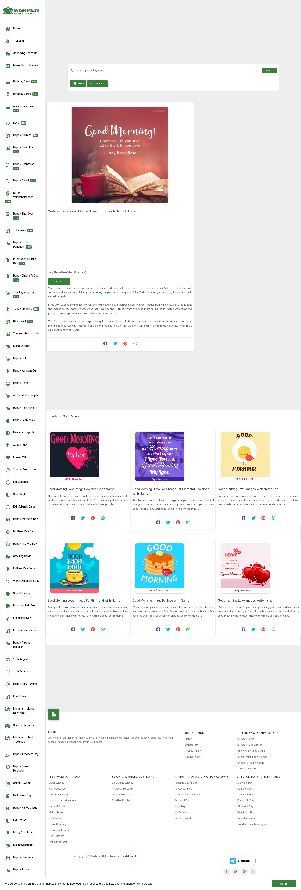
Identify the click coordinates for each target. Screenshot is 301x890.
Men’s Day (180, 812)
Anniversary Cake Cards (251, 750)
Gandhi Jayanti (22, 783)
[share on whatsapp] (135, 344)
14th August (20, 671)
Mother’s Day (244, 782)
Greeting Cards (22, 556)
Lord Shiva (19, 696)
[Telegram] (239, 861)
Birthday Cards (245, 739)
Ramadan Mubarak (122, 788)
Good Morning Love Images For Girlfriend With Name (83, 600)
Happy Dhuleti (21, 383)
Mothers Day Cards (25, 531)
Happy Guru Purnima (25, 684)
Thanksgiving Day (24, 294)
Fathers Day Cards (24, 568)
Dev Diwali (22, 321)
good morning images (98, 292)
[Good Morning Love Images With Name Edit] (258, 456)
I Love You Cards (247, 768)
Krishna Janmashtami (26, 630)
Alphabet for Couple (25, 395)
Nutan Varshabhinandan (20, 197)
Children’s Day (245, 806)
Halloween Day (22, 795)
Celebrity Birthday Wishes (252, 756)
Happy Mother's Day (25, 519)
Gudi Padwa (55, 818)
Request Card (193, 756)
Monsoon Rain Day (24, 605)
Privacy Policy (193, 750)
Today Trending (25, 308)
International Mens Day (24, 261)
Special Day (20, 469)
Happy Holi (19, 358)
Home (80, 83)
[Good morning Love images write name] (258, 568)
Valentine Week (246, 818)
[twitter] (235, 871)
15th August (20, 659)
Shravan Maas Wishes (26, 333)
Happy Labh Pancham (22, 244)
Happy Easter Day (24, 420)
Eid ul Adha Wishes (122, 782)
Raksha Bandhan (58, 794)
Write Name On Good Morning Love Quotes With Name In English (93, 211)
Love (19, 122)
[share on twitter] (115, 344)
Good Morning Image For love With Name (161, 600)
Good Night (20, 494)
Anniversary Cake (24, 108)
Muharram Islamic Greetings (23, 739)
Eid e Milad (19, 820)
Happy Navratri (25, 135)
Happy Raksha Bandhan (21, 644)
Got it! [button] (284, 883)
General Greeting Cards (250, 762)
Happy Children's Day (26, 277)
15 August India (183, 788)
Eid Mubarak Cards (24, 506)
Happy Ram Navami (25, 407)
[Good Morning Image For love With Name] (173, 568)
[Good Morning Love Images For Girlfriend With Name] (88, 568)
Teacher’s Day (245, 794)
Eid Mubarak (20, 481)
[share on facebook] (105, 344)
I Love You (19, 457)
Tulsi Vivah (22, 230)
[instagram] (252, 871)
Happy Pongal (21, 869)
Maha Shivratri (21, 345)
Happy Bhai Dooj (23, 215)
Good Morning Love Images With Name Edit (248, 489)
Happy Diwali (24, 180)
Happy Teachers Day (25, 754)
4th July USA (182, 800)
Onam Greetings (58, 824)
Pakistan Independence (188, 794)
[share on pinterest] (125, 344)
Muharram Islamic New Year (23, 710)
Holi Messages (57, 788)
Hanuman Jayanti (23, 432)
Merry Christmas (23, 832)
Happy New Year (23, 857)
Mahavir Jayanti (58, 841)
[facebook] (226, 871)
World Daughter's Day (26, 580)
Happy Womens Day (25, 370)
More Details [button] (144, 883)
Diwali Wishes (56, 782)
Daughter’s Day (245, 812)
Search (269, 70)
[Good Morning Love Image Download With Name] (88, 456)
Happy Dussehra (23, 149)
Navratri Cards (57, 806)
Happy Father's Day (25, 543)
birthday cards (25, 93)
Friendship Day (22, 618)
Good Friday (20, 444)
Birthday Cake (24, 81)
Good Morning (21, 593)
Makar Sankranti (23, 844)
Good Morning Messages (251, 824)
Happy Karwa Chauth (25, 807)
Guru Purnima (56, 836)
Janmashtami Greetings (62, 800)
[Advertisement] (173, 33)
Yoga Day (180, 806)
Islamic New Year (122, 794)
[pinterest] (244, 871)
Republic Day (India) (186, 782)
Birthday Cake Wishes (249, 744)
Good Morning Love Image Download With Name (80, 489)
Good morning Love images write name (245, 600)
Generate (59, 281)
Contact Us (191, 744)
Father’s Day (244, 788)
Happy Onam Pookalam (21, 768)
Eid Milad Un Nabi (121, 800)
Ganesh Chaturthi (23, 725)
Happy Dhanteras (24, 166)
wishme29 (130, 856)
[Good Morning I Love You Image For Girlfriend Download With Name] (173, 456)
